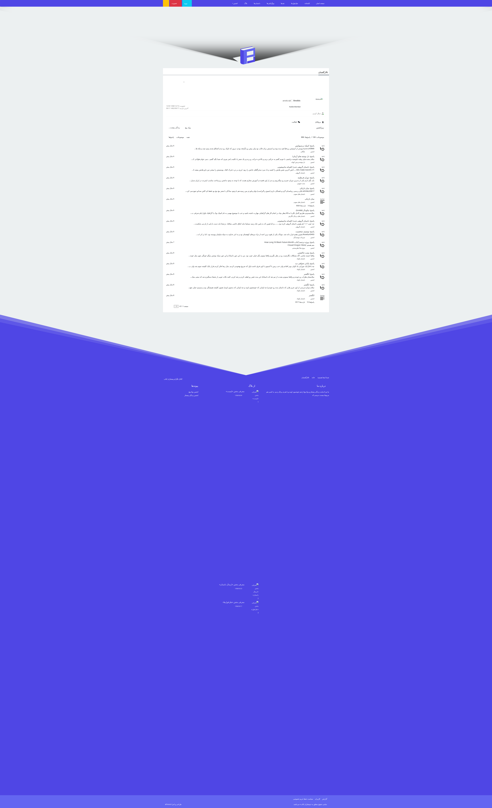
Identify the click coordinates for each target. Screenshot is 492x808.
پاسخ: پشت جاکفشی (306, 252)
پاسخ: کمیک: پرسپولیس (304, 145)
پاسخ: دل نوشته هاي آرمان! (303, 156)
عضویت (174, 3)
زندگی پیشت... (174, 127)
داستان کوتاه (301, 259)
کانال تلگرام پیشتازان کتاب (173, 379)
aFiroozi (168, 804)
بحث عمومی (301, 183)
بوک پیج (188, 127)
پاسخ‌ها (171, 137)
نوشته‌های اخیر (175, 82)
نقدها (283, 3)
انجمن (235, 3)
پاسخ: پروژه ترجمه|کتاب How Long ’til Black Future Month (289, 242)
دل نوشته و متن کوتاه (298, 162)
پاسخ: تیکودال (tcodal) (305, 210)
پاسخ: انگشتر (309, 274)
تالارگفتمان (323, 72)
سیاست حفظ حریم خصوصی (303, 799)
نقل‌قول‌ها (294, 3)
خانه (313, 377)
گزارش (324, 799)
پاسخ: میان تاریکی (307, 188)
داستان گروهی (300, 173)
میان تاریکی (309, 199)
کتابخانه (307, 3)
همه (188, 137)
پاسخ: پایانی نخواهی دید (304, 263)
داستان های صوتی (299, 194)
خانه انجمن (190, 82)
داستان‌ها (257, 3)
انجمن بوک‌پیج (193, 392)
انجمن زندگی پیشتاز (191, 395)
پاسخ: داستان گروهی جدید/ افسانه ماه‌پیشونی (295, 167)
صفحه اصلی (320, 3)
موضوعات (180, 137)
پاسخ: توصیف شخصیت (305, 231)
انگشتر (311, 295)
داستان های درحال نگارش (296, 216)
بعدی (171, 306)
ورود (186, 3)
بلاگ (246, 3)
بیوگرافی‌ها (271, 3)
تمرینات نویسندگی (299, 237)
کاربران (317, 799)
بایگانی (303, 152)
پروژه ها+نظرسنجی (298, 248)
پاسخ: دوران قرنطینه (306, 177)
